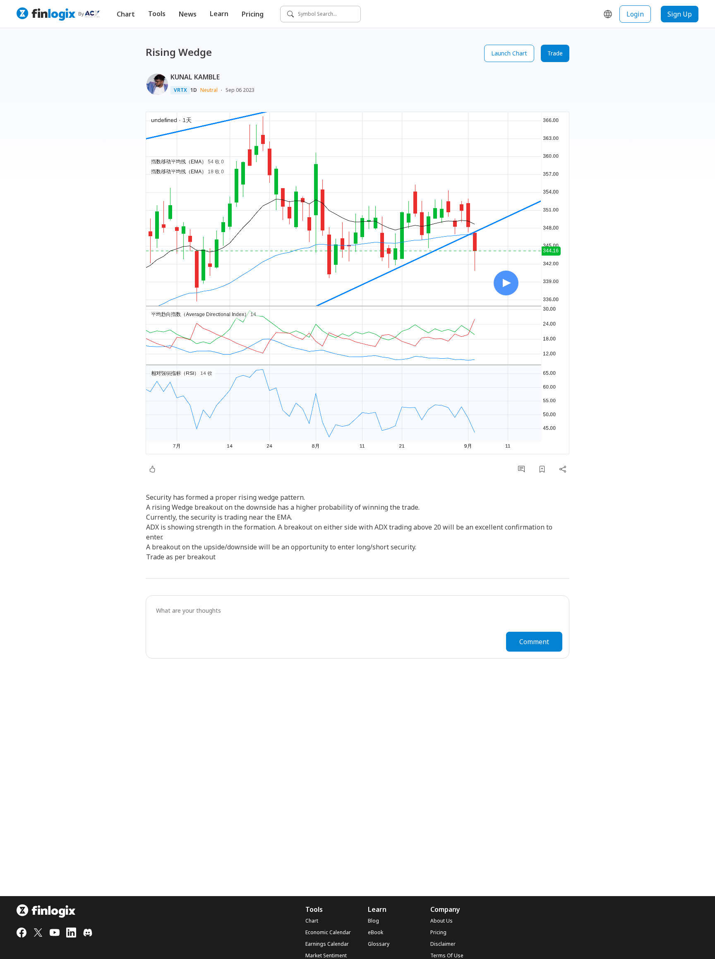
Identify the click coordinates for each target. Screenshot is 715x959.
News (188, 14)
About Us (441, 921)
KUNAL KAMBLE (195, 77)
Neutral (209, 90)
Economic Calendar (328, 932)
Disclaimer (443, 944)
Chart (126, 14)
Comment (534, 641)
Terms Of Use (446, 955)
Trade (555, 53)
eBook (375, 932)
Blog (373, 921)
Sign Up (679, 14)
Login (635, 14)
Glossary (378, 944)
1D (193, 90)
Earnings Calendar (327, 944)
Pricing (253, 14)
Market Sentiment (326, 955)
